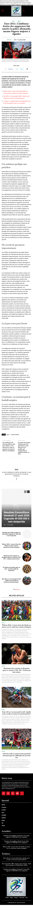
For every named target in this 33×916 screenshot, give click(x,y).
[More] (27, 69)
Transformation (15, 434)
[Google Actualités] (22, 793)
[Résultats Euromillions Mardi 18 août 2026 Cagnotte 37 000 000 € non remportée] (26, 534)
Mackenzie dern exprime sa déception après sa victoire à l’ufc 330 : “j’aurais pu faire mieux (11, 557)
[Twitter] (13, 793)
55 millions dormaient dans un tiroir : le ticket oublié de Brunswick (11, 569)
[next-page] (28, 491)
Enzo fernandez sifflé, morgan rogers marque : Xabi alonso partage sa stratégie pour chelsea (16, 864)
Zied (10, 39)
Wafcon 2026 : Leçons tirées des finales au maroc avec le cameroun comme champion (11, 545)
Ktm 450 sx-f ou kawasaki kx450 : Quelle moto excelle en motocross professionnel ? (11, 580)
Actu (13, 21)
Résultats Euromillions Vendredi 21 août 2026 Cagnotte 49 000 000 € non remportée (16, 517)
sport (8, 434)
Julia (4, 525)
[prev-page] (25, 491)
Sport (19, 21)
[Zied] (16, 463)
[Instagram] (8, 793)
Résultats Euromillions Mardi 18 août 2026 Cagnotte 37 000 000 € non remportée (11, 534)
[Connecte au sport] (16, 11)
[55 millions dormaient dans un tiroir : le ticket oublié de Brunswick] (26, 568)
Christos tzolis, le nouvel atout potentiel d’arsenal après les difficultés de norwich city (16, 755)
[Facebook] (16, 478)
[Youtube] (17, 793)
